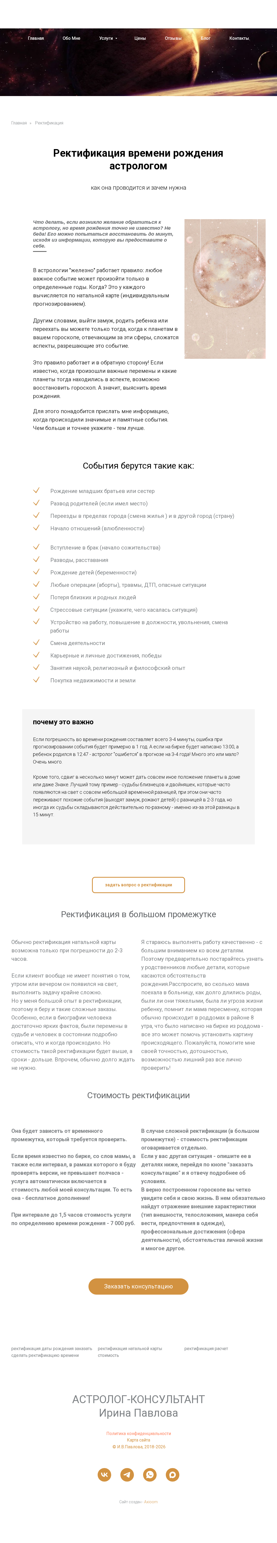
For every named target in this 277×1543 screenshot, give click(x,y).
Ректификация (49, 123)
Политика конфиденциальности (138, 1433)
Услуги (106, 38)
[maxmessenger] (257, 13)
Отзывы (173, 38)
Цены (140, 38)
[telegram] (127, 1475)
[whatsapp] (246, 13)
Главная (36, 38)
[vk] (104, 1475)
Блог (205, 38)
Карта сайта (138, 1440)
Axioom (151, 1502)
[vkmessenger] (236, 13)
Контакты (239, 38)
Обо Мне (71, 38)
